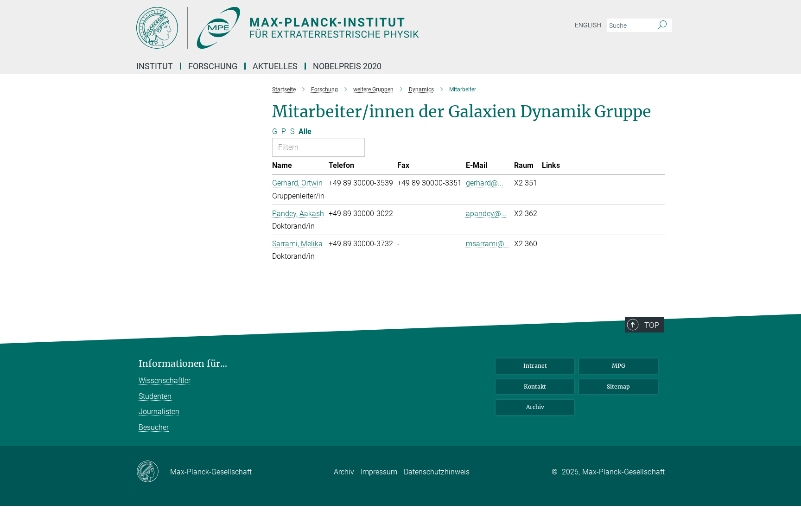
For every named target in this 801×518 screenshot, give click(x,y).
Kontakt (535, 386)
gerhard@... (484, 183)
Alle (305, 131)
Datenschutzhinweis (437, 471)
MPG (618, 365)
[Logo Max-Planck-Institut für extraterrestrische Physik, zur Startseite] (310, 28)
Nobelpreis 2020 (347, 66)
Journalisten (159, 411)
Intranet (535, 365)
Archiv (535, 406)
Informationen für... (183, 363)
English (588, 25)
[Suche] (662, 25)
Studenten (155, 396)
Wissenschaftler (165, 380)
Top (651, 325)
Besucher (154, 427)
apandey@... (486, 213)
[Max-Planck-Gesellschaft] (153, 472)
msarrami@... (488, 243)
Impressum (379, 471)
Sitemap (618, 386)
